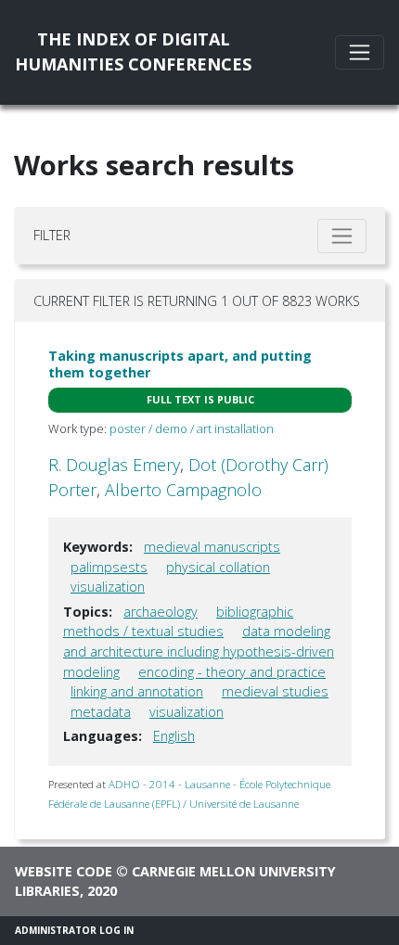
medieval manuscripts (212, 547)
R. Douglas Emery (114, 464)
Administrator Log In (74, 930)
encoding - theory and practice (232, 672)
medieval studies (275, 691)
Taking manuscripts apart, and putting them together (180, 363)
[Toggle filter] (342, 236)
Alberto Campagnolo (183, 490)
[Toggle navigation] (359, 52)
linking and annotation (137, 691)
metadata (101, 712)
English (174, 736)
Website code (63, 871)
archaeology (160, 611)
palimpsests (109, 567)
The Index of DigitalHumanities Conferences (133, 51)
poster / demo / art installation (191, 428)
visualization (108, 586)
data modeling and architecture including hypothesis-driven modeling (198, 651)
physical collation (218, 567)
